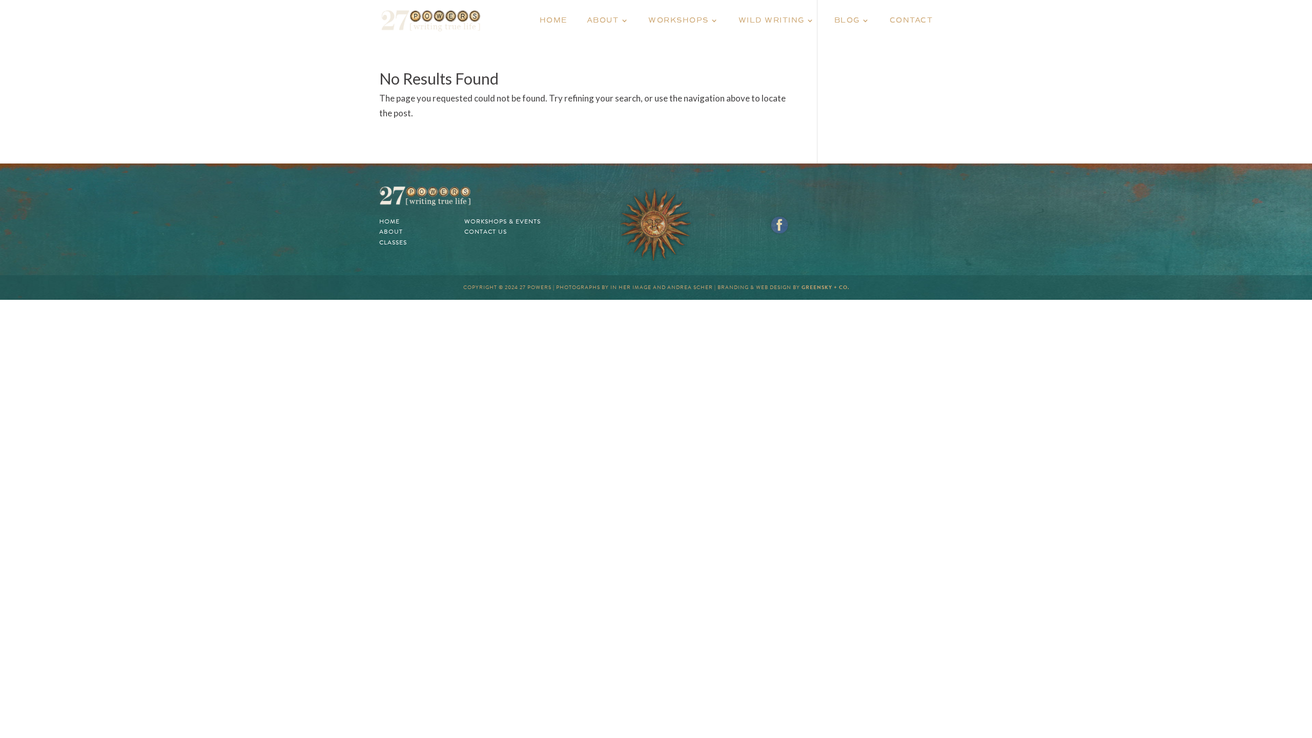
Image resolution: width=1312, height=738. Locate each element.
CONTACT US (485, 231)
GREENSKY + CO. (825, 287)
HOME (553, 21)
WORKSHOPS (678, 21)
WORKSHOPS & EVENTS (502, 221)
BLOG (847, 21)
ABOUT (603, 21)
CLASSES (393, 242)
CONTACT (911, 21)
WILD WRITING (772, 21)
